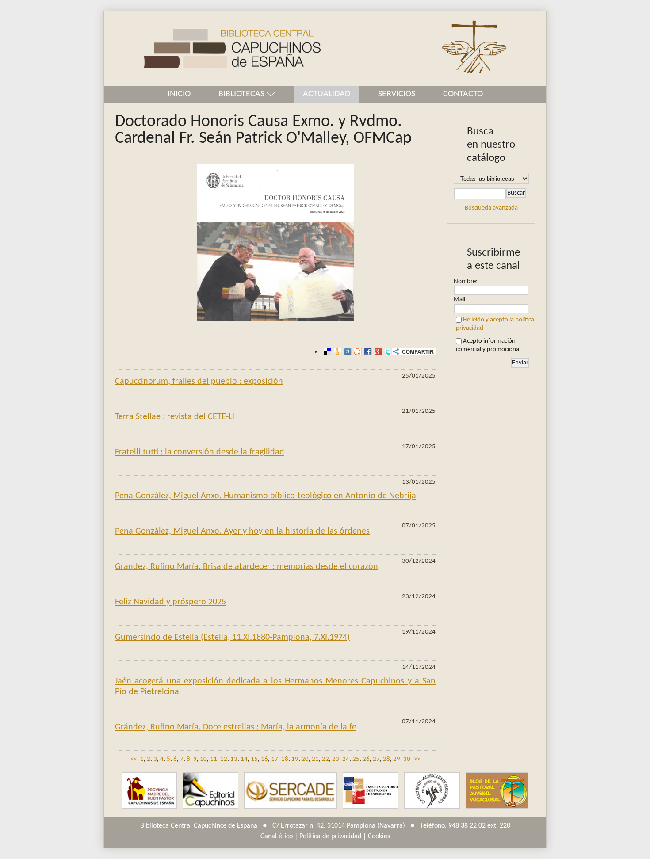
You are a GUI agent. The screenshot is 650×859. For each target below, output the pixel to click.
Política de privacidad (330, 836)
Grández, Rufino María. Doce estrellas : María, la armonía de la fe (235, 727)
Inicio (179, 94)
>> (417, 759)
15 (254, 759)
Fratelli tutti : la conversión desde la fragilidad (199, 452)
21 (315, 759)
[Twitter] (387, 351)
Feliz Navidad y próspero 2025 (170, 602)
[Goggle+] (377, 351)
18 (284, 759)
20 (305, 759)
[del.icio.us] (326, 351)
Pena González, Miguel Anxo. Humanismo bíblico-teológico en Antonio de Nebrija (265, 496)
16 (264, 759)
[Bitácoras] (336, 351)
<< (133, 759)
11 (213, 759)
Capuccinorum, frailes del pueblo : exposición (199, 381)
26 (366, 759)
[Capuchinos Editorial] (210, 790)
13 (233, 759)
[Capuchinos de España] (149, 790)
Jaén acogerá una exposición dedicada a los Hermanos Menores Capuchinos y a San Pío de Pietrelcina (275, 686)
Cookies (379, 836)
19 (294, 759)
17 (274, 759)
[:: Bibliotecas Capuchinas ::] (212, 49)
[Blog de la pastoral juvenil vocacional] (497, 790)
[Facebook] (367, 351)
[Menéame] (357, 351)
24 (345, 759)
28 (386, 759)
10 (203, 759)
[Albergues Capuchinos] (432, 790)
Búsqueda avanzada (491, 208)
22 (325, 759)
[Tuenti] (346, 351)
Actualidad (326, 94)
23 (335, 759)
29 (396, 759)
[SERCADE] (290, 790)
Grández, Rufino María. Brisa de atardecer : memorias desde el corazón (246, 566)
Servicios (396, 94)
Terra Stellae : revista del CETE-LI (174, 416)
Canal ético (276, 836)
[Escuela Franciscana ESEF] (370, 790)
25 (355, 759)
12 (223, 759)
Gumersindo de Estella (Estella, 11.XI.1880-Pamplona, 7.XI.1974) (232, 637)
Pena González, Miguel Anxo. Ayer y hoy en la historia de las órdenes (242, 531)
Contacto (463, 94)
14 (244, 759)
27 (376, 759)
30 (406, 759)
